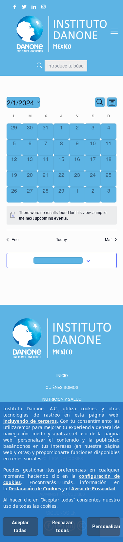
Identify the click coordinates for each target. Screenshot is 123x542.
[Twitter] (24, 7)
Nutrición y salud (62, 399)
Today (61, 239)
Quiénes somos (62, 387)
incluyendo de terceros (30, 421)
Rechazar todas (62, 526)
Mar (108, 239)
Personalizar (106, 526)
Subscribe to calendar (58, 260)
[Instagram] (43, 7)
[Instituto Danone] (61, 33)
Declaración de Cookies (35, 488)
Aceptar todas (20, 526)
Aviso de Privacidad (93, 488)
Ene (15, 239)
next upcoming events (46, 218)
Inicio (62, 375)
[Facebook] (15, 7)
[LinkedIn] (34, 7)
